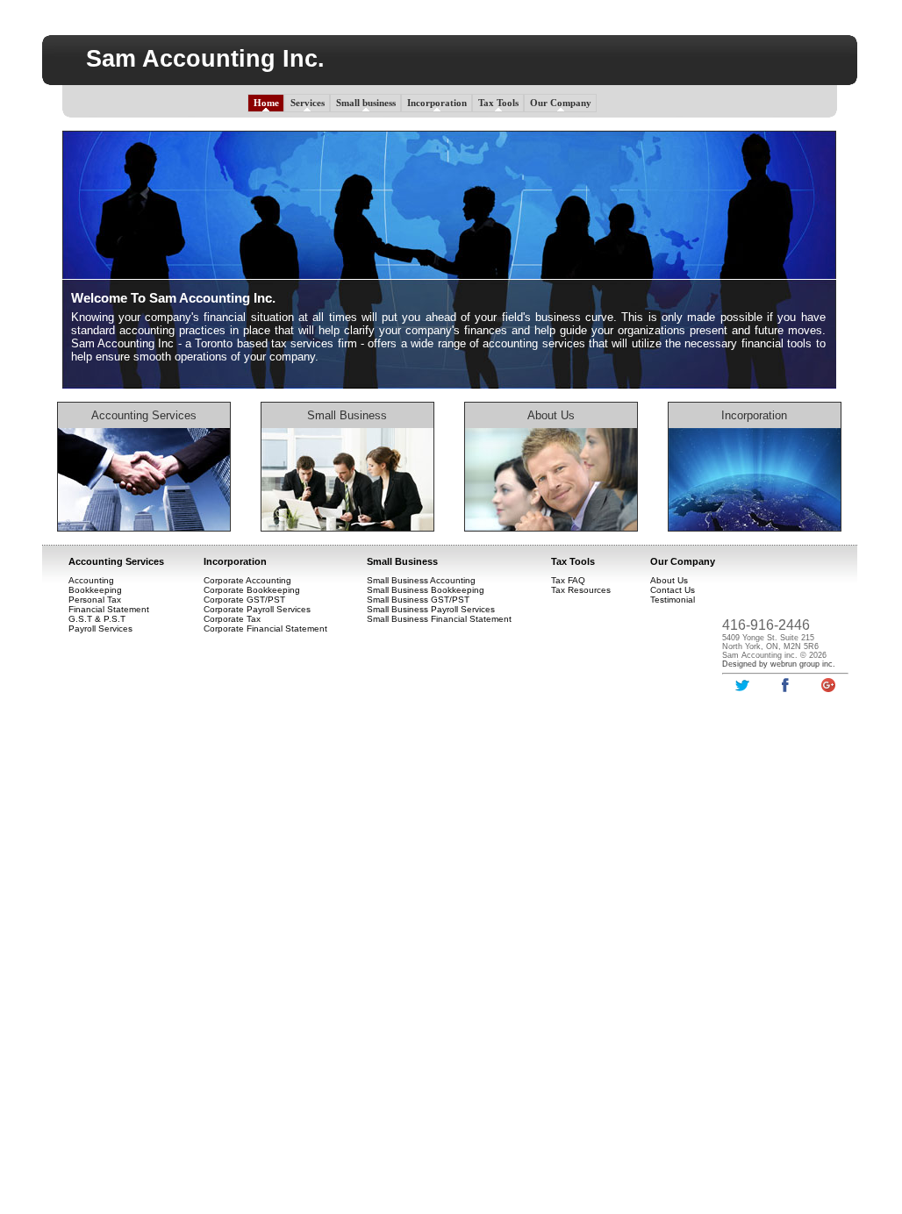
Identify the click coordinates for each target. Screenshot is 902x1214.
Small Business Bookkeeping (425, 590)
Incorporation (437, 102)
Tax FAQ (568, 580)
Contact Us (672, 590)
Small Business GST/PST (418, 599)
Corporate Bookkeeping (252, 590)
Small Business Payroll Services (431, 609)
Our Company (560, 102)
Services (307, 102)
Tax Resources (581, 590)
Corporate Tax (232, 619)
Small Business (402, 561)
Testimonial (672, 599)
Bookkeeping (95, 590)
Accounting (91, 580)
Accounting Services (144, 415)
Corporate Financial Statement (265, 628)
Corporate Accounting (247, 580)
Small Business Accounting (421, 580)
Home (266, 102)
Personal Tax (94, 599)
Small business (366, 102)
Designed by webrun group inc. (778, 664)
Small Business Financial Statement (439, 619)
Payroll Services (100, 628)
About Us (551, 415)
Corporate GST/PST (244, 599)
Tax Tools (498, 102)
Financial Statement (108, 609)
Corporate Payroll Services (257, 609)
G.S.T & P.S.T (96, 619)
